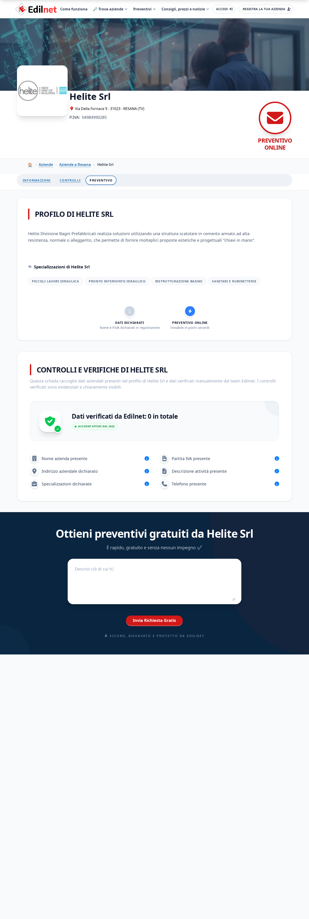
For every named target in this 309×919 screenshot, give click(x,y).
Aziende (46, 164)
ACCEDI (222, 9)
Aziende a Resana (75, 164)
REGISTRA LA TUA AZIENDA (264, 9)
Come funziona (74, 9)
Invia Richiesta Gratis (154, 620)
